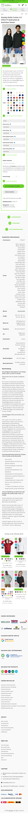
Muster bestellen (9, 192)
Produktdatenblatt (16, 217)
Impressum (4, 759)
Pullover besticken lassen (7, 691)
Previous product (22, 14)
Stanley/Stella (21, 311)
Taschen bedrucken (6, 695)
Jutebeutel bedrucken (6, 693)
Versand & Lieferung (6, 749)
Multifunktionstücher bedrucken (9, 704)
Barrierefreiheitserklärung (7, 753)
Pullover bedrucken (5, 689)
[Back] (2, 14)
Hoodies (12, 205)
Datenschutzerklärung (6, 755)
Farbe (4, 102)
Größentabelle (16, 223)
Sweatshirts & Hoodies (9, 207)
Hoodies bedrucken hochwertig (8, 687)
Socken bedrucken (5, 701)
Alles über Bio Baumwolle (7, 727)
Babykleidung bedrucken (7, 708)
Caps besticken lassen (6, 699)
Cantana (11, 810)
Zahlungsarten (4, 751)
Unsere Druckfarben (6, 729)
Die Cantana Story (5, 747)
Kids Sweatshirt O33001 (20, 594)
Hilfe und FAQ (4, 721)
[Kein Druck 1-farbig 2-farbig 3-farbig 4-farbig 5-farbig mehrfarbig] (14, 127)
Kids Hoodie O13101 (7, 563)
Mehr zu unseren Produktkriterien (8, 674)
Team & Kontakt (5, 745)
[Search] (19, 5)
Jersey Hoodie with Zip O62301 (20, 561)
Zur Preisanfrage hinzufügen (13, 186)
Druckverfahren (5, 723)
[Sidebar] (2, 408)
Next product (26, 14)
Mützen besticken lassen (7, 697)
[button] (7, 640)
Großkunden (4, 732)
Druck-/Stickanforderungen (16, 229)
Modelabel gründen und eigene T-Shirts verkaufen (13, 706)
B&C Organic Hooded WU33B (7, 598)
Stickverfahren (4, 725)
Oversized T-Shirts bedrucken (8, 685)
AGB (2, 757)
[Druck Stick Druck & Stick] (14, 120)
